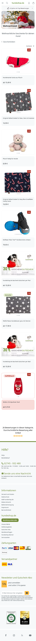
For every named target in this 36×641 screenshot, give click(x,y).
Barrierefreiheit (6, 510)
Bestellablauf (5, 458)
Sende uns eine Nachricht (17, 473)
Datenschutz (5, 497)
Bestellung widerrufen (10, 520)
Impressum (5, 507)
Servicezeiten (5, 537)
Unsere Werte (5, 524)
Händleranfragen (6, 532)
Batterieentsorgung (7, 505)
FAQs (3, 455)
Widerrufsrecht (6, 502)
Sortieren (29, 46)
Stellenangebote (6, 527)
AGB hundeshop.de (7, 499)
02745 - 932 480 (12, 463)
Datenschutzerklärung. (19, 600)
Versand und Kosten (7, 494)
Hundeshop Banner (7, 535)
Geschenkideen (9, 42)
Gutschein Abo (6, 529)
